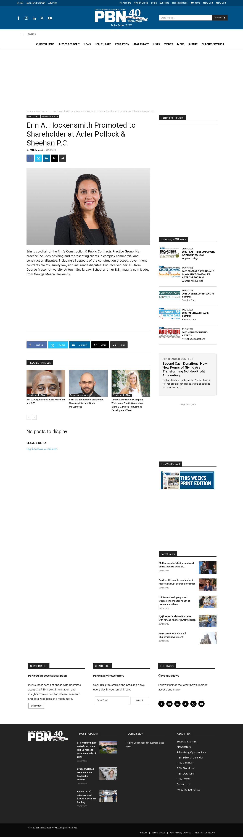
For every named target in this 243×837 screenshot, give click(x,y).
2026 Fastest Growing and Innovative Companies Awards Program (198, 274)
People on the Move (63, 111)
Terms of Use (158, 832)
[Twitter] (42, 18)
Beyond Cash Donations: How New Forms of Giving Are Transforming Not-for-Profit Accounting (185, 369)
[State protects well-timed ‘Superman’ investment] (207, 638)
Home (30, 111)
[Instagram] (26, 18)
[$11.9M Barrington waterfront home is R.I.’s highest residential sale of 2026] (108, 747)
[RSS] (185, 704)
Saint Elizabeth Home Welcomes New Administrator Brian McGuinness (86, 403)
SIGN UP (139, 700)
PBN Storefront (186, 768)
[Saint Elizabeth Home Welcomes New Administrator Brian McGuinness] (88, 383)
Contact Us (183, 784)
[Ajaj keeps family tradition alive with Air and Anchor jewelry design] (207, 621)
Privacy (143, 832)
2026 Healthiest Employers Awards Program (198, 253)
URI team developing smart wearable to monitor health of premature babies (174, 601)
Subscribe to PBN (187, 741)
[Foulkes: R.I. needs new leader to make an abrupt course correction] (207, 584)
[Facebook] (18, 18)
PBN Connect (42, 111)
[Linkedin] (34, 18)
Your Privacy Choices (180, 832)
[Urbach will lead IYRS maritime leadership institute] (108, 773)
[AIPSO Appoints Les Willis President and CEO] (46, 383)
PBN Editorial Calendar (190, 757)
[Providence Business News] (121, 15)
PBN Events (184, 779)
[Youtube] (50, 18)
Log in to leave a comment (42, 448)
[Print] (62, 158)
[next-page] (34, 417)
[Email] (54, 158)
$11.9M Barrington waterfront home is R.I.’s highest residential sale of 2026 (86, 749)
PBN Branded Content (178, 359)
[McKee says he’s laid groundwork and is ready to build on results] (207, 567)
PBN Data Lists (186, 773)
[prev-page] (29, 417)
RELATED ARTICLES (40, 362)
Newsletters (184, 747)
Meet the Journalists (188, 789)
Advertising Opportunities (191, 752)
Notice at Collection (205, 832)
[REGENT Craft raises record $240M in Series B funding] (108, 796)
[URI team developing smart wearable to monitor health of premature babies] (207, 602)
